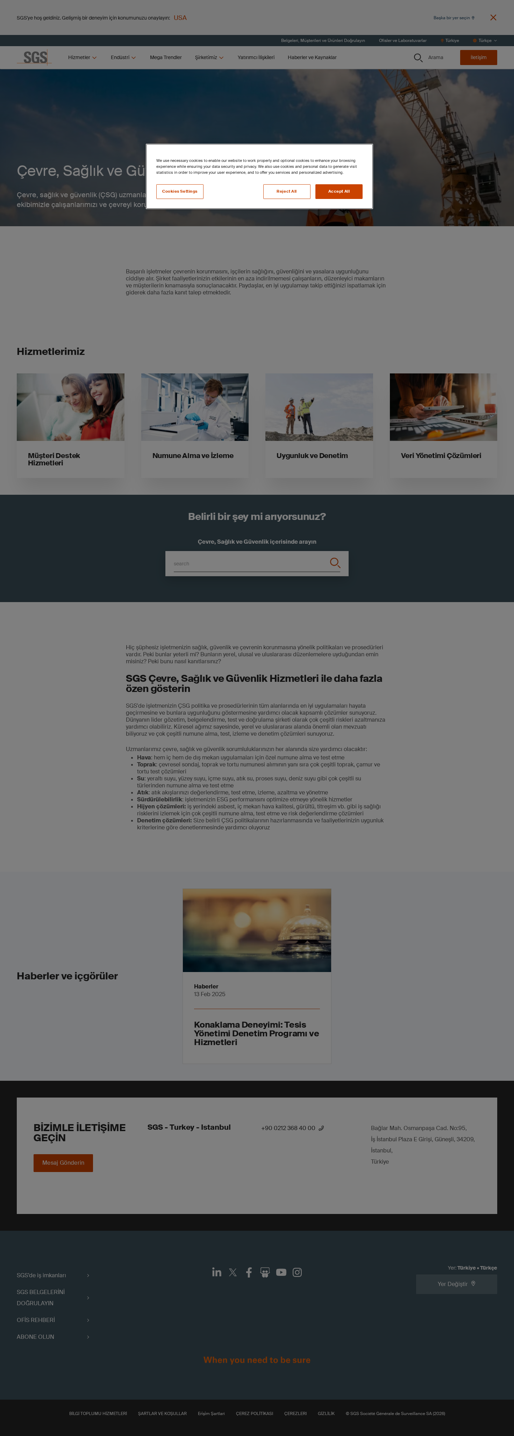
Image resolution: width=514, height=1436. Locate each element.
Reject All (287, 191)
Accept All (339, 191)
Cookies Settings (180, 191)
